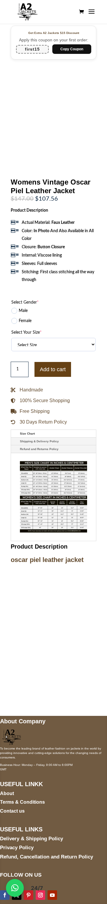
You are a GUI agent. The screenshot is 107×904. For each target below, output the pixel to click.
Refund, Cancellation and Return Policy (46, 857)
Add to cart (53, 369)
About (7, 793)
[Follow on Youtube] (52, 895)
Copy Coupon (71, 49)
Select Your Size (26, 332)
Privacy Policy (17, 847)
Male (23, 311)
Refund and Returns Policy (39, 449)
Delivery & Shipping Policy (31, 838)
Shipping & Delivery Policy (39, 441)
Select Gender (25, 302)
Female (25, 321)
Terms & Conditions (22, 802)
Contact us (12, 811)
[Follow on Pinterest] (28, 895)
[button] (15, 888)
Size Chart (27, 433)
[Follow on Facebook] (5, 895)
